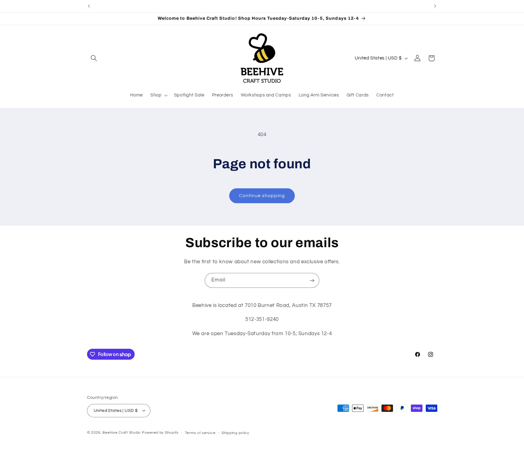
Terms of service (200, 432)
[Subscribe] (312, 280)
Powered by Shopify (160, 432)
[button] (94, 58)
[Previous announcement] (89, 6)
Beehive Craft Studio (121, 432)
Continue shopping (262, 195)
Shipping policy (235, 432)
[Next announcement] (435, 6)
